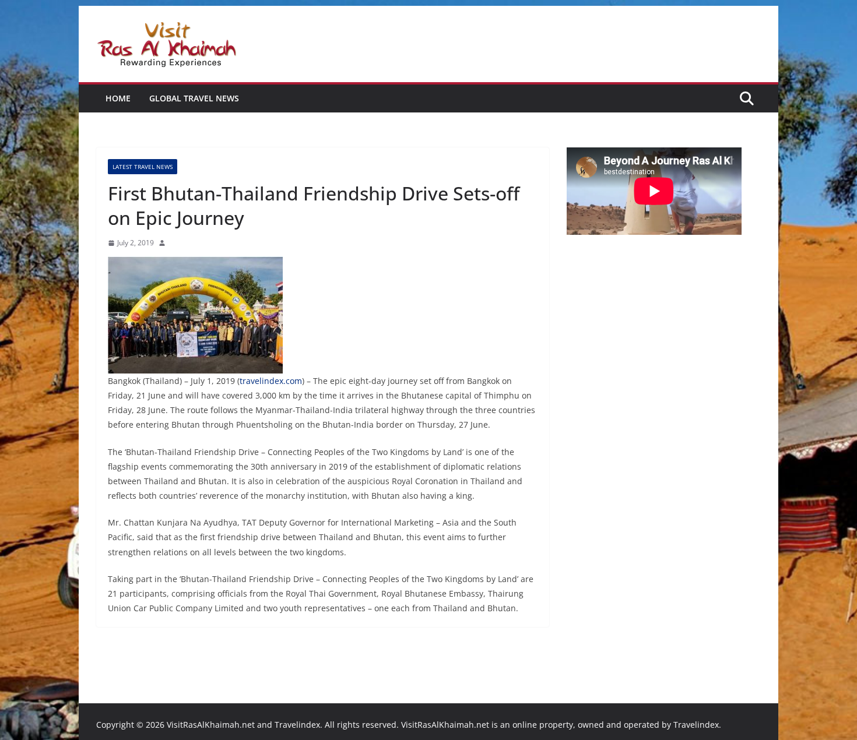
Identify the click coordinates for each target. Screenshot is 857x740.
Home (118, 98)
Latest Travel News (143, 167)
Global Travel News (194, 98)
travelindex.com (271, 380)
